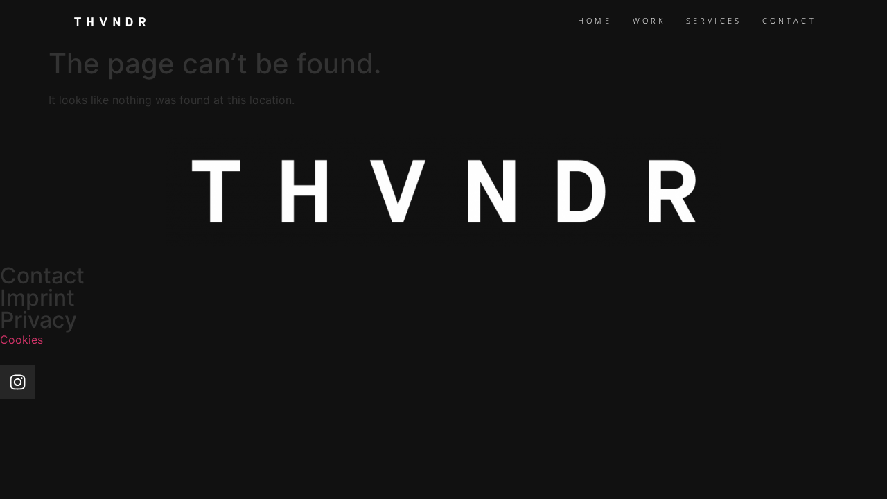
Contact (789, 20)
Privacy (38, 319)
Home (594, 20)
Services (713, 20)
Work (649, 20)
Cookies (21, 340)
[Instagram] (17, 382)
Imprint (37, 297)
